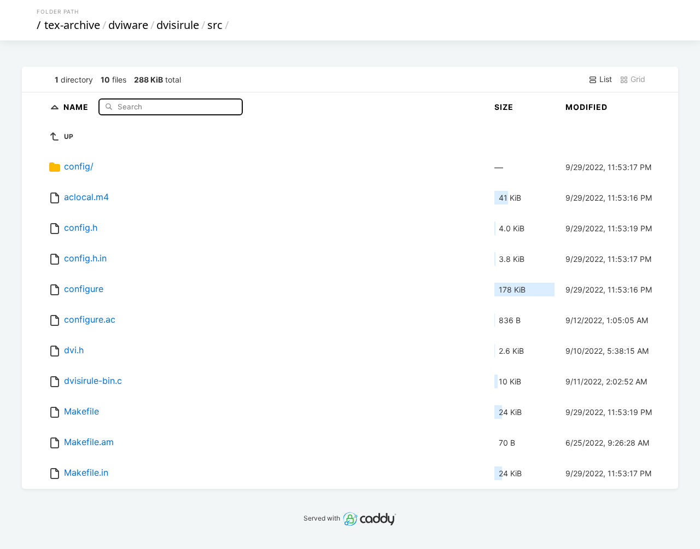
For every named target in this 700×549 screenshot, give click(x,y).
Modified (586, 107)
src (215, 24)
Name (77, 106)
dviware (128, 24)
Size (504, 107)
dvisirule (177, 24)
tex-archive (72, 24)
